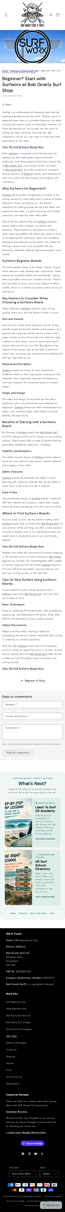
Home (5, 70)
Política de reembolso (53, 1196)
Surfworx (13, 153)
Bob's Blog (11, 1035)
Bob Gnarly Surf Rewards (18, 1015)
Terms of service (14, 1076)
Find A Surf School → (45, 898)
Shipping (10, 1056)
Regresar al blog (35, 681)
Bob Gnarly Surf (13, 165)
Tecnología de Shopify (33, 1196)
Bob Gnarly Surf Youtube (18, 1022)
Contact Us (11, 1049)
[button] (6, 15)
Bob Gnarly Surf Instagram (19, 1029)
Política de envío (54, 1201)
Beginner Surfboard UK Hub (24, 70)
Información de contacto (34, 1205)
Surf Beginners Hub (15, 1001)
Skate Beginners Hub (16, 1008)
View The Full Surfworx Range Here (23, 147)
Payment (10, 1063)
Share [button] (8, 104)
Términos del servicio (36, 1201)
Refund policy (13, 1083)
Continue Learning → (45, 840)
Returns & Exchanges (16, 1042)
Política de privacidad (15, 1201)
